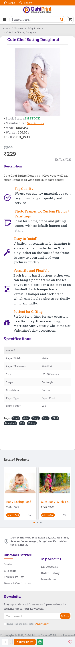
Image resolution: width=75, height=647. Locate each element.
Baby (36, 418)
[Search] (61, 19)
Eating (31, 423)
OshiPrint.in (35, 123)
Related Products (16, 459)
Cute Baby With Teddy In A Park (55, 502)
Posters (18, 28)
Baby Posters (35, 28)
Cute (45, 418)
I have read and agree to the (27, 623)
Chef (55, 418)
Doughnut (10, 423)
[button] (34, 522)
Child (16, 418)
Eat (22, 423)
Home (6, 28)
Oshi (25, 418)
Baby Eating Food (18, 502)
